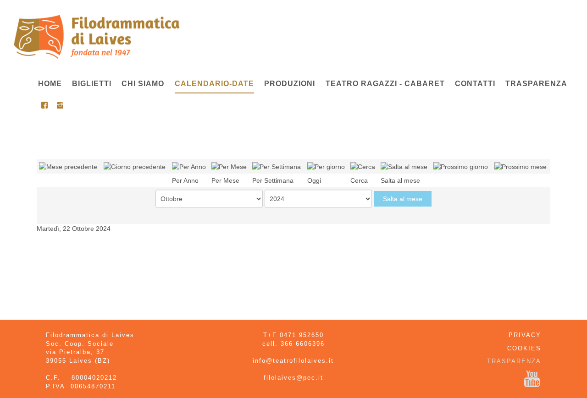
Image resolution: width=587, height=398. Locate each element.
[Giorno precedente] (135, 166)
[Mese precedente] (68, 166)
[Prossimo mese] (520, 166)
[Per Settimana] (276, 166)
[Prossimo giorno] (460, 166)
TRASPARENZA (514, 361)
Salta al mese (402, 198)
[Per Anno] (189, 166)
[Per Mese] (229, 166)
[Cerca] (362, 166)
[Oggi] (326, 166)
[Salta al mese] (404, 166)
